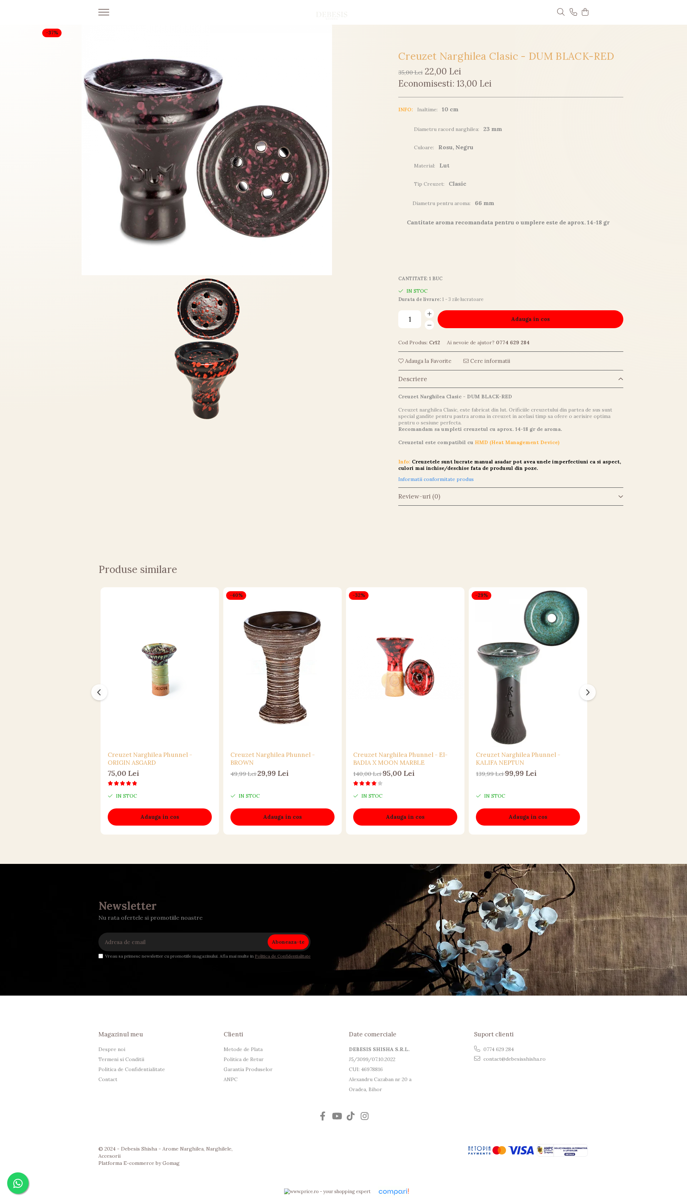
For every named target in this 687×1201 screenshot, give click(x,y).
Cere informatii (489, 361)
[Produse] (103, 14)
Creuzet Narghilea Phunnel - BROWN (272, 759)
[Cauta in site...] (561, 12)
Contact (107, 1079)
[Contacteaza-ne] (573, 12)
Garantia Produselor (248, 1069)
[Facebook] (322, 1116)
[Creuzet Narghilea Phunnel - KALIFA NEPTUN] (528, 667)
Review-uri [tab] (419, 496)
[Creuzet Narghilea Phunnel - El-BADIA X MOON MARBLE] (405, 667)
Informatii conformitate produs (436, 479)
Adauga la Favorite (428, 361)
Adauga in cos (530, 319)
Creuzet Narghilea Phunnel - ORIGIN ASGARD (150, 759)
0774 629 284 (498, 1049)
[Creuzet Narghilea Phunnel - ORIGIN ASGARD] (160, 667)
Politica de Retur (244, 1059)
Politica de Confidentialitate (283, 956)
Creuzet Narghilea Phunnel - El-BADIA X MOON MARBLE (400, 759)
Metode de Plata (243, 1049)
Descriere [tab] (412, 379)
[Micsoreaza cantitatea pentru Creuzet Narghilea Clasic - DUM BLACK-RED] (429, 325)
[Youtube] (336, 1116)
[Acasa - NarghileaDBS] (331, 12)
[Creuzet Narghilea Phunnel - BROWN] (282, 667)
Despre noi (111, 1049)
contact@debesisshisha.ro (514, 1059)
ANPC (231, 1079)
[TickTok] (350, 1116)
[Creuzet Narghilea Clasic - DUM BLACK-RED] (206, 150)
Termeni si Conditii (121, 1059)
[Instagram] (364, 1116)
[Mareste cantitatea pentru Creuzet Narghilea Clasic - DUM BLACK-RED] (429, 313)
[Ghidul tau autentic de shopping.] (393, 1191)
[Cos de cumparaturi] (585, 12)
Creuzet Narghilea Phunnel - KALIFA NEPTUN (518, 759)
